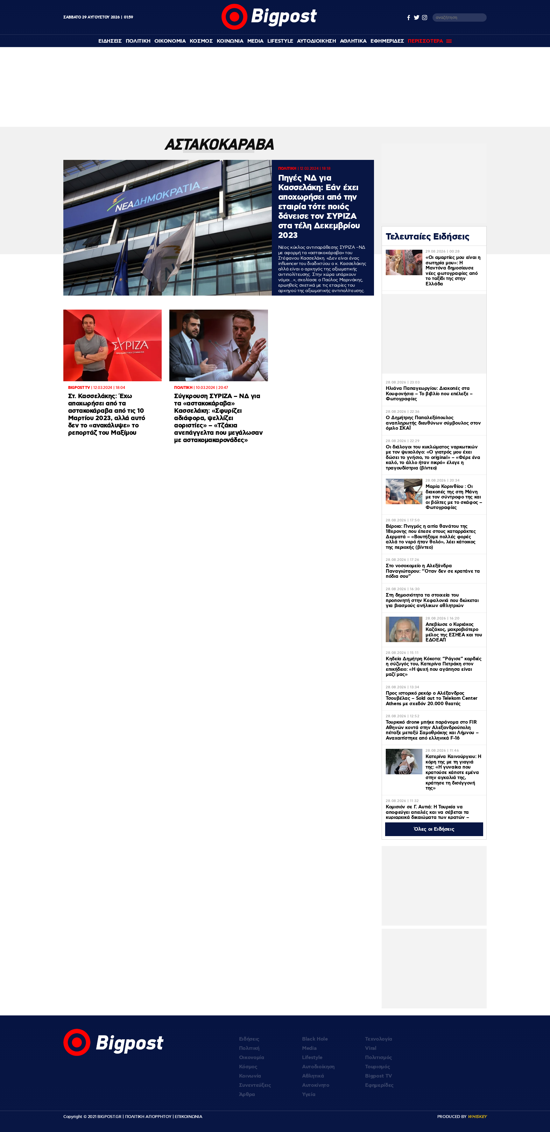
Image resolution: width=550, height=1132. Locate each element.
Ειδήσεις (249, 1039)
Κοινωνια (230, 41)
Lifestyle (280, 41)
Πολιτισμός (378, 1057)
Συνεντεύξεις (255, 1085)
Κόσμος (248, 1067)
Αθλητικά (313, 1076)
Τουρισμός (377, 1067)
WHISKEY (477, 1116)
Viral (370, 1048)
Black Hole (315, 1039)
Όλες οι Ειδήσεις (434, 829)
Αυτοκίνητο (315, 1085)
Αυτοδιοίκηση (318, 1067)
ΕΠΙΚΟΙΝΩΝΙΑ (188, 1116)
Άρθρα (247, 1094)
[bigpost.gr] (269, 28)
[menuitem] (110, 41)
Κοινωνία (250, 1076)
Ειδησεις (110, 41)
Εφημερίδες (379, 1085)
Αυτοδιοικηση (316, 41)
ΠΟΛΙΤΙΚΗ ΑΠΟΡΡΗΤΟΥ (148, 1116)
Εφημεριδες (387, 41)
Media (255, 41)
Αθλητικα (353, 41)
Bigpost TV (378, 1076)
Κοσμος (201, 41)
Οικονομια (170, 41)
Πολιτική (249, 1048)
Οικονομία (251, 1057)
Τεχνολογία (378, 1039)
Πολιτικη (138, 41)
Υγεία (308, 1094)
